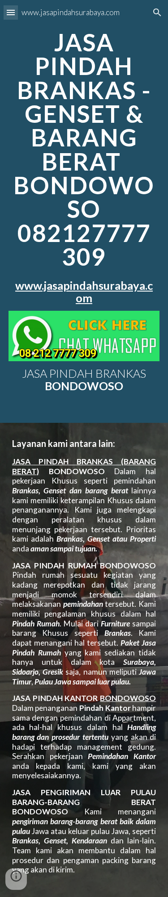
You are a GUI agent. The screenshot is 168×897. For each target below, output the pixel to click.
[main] (84, 167)
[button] (11, 12)
